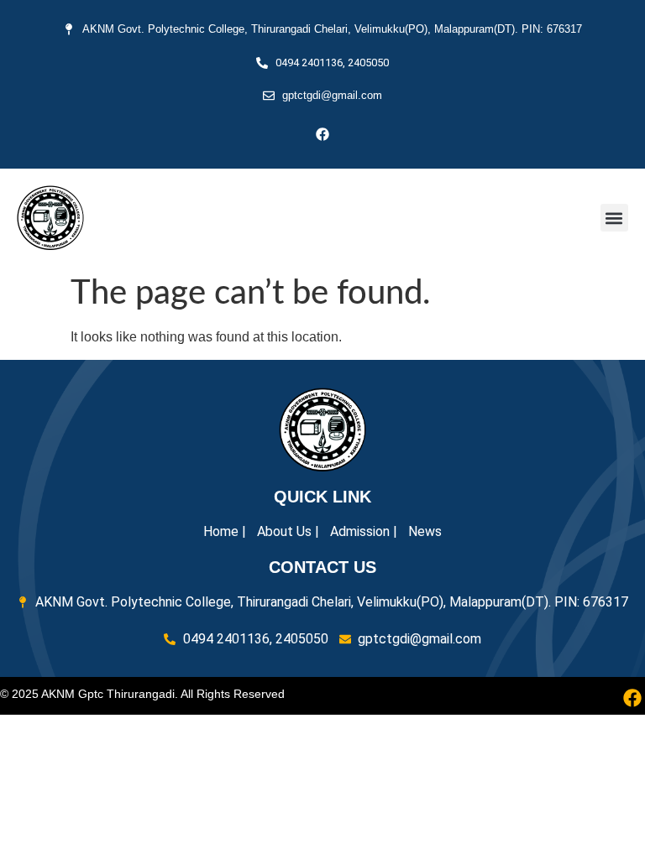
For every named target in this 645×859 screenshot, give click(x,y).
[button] (614, 218)
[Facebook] (322, 134)
